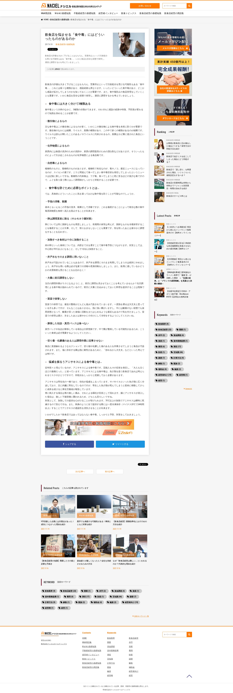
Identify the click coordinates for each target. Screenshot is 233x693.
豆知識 (110, 659)
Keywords (188, 389)
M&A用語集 (46, 13)
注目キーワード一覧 (141, 616)
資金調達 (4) (119, 591)
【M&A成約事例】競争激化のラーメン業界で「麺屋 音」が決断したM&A (173, 278)
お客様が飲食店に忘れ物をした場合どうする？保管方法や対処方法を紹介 (178, 146)
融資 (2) (113, 602)
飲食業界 (111, 638)
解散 (131, 663)
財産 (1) (100, 597)
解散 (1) (66, 602)
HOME (46, 19)
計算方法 (111, 663)
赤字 (131, 642)
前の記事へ (109, 471)
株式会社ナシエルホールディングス (54, 644)
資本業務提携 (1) (52, 597)
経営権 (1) (49, 608)
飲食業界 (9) (50, 591)
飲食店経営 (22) (69, 591)
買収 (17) (86, 597)
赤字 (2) (102, 591)
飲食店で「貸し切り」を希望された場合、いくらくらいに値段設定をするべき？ (178, 172)
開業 (109, 642)
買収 (109, 655)
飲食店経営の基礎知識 (150, 13)
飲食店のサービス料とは (176, 196)
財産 (131, 655)
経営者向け (133, 671)
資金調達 (111, 646)
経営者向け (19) (131, 602)
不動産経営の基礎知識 (84, 13)
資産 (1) (136, 591)
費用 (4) (70, 597)
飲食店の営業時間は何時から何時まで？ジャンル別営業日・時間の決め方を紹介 (178, 186)
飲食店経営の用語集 (174, 13)
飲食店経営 (133, 638)
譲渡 (131, 659)
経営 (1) (64, 608)
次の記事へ (80, 471)
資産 (131, 646)
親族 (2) (81, 602)
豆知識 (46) (117, 597)
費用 (131, 650)
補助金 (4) (98, 602)
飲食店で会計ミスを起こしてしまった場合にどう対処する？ (178, 159)
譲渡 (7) (133, 597)
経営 (131, 675)
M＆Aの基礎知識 (63, 13)
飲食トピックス (128, 13)
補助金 (132, 667)
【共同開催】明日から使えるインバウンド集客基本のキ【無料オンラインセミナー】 (178, 262)
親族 (109, 667)
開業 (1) (87, 591)
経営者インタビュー (108, 13)
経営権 (110, 675)
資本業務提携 (113, 650)
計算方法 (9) (50, 602)
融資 (109, 671)
